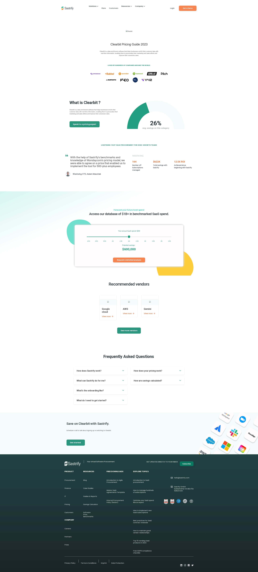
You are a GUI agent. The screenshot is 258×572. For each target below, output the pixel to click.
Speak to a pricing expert (84, 124)
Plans (103, 8)
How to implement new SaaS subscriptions (142, 512)
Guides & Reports (90, 496)
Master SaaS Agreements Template (116, 491)
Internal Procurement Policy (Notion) (115, 501)
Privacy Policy (69, 563)
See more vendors (129, 330)
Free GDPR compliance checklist (142, 552)
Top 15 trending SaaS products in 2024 (141, 542)
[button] (93, 6)
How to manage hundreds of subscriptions (143, 491)
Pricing (67, 504)
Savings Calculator (90, 504)
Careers (67, 529)
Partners (67, 537)
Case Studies (88, 488)
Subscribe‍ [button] (186, 464)
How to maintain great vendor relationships (142, 532)
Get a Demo (188, 8)
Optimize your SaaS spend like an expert (143, 501)
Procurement (69, 480)
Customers (113, 8)
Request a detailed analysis (129, 260)
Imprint (104, 563)
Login (172, 8)
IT (65, 496)
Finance (67, 488)
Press (66, 545)
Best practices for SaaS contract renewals (142, 522)
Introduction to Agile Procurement (115, 481)
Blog (85, 480)
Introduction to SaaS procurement (141, 481)
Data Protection (117, 563)
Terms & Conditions (88, 563)
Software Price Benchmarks (88, 515)
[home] (67, 8)
